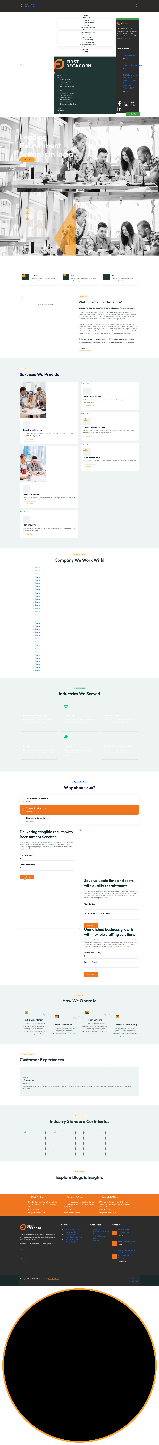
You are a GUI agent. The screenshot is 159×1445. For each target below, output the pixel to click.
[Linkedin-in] (119, 109)
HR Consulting (88, 40)
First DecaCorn (53, 1279)
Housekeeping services (73, 1237)
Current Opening (99, 1236)
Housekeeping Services (88, 44)
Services (86, 30)
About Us (86, 18)
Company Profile (88, 20)
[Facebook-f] (119, 103)
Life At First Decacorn (101, 1231)
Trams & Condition (133, 1279)
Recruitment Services (88, 32)
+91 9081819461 (31, 6)
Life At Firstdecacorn (88, 27)
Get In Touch (27, 159)
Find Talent (86, 49)
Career (86, 47)
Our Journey (88, 25)
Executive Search (88, 35)
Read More (29, 439)
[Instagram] (126, 103)
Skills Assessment (88, 42)
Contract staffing (71, 1242)
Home (86, 15)
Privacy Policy (134, 1281)
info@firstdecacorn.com (33, 4)
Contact (96, 1240)
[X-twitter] (132, 103)
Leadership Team (88, 23)
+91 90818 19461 (129, 55)
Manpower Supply (88, 37)
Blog (86, 52)
